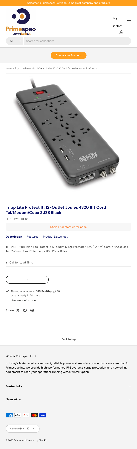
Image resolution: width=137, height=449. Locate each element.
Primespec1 (20, 440)
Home (9, 68)
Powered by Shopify (36, 440)
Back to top (69, 339)
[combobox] (68, 41)
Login (53, 227)
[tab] (14, 237)
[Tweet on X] (17, 310)
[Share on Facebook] (25, 310)
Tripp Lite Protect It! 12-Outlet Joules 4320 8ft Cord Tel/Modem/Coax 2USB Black (56, 68)
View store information (24, 300)
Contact (117, 26)
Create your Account (69, 55)
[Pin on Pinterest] (32, 310)
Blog (115, 18)
